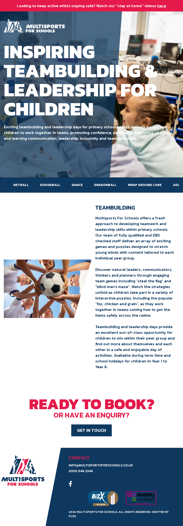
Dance (77, 185)
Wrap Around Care (145, 185)
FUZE (72, 516)
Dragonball (105, 185)
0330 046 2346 (81, 471)
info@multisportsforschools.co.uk (101, 465)
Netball (21, 185)
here (161, 6)
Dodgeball (50, 185)
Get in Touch (91, 430)
